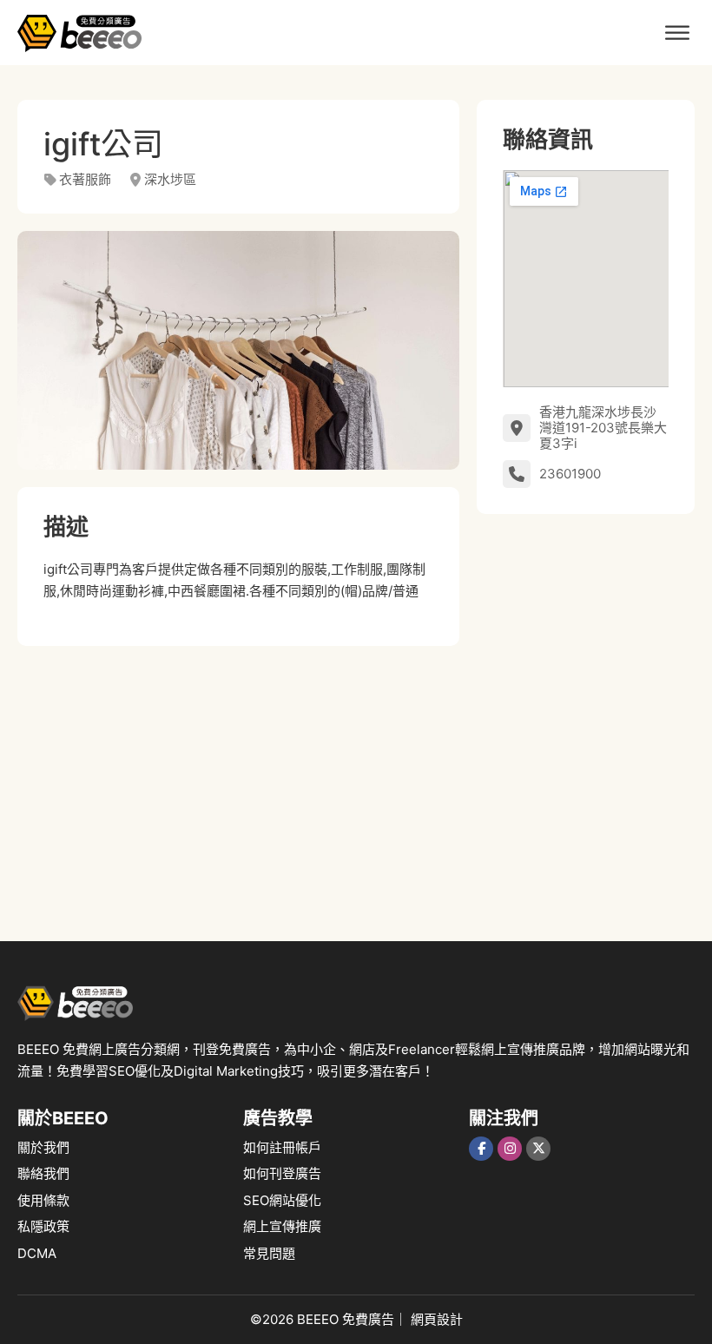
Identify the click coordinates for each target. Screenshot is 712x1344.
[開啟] (677, 32)
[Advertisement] (238, 784)
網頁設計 (437, 1319)
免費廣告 (368, 1319)
